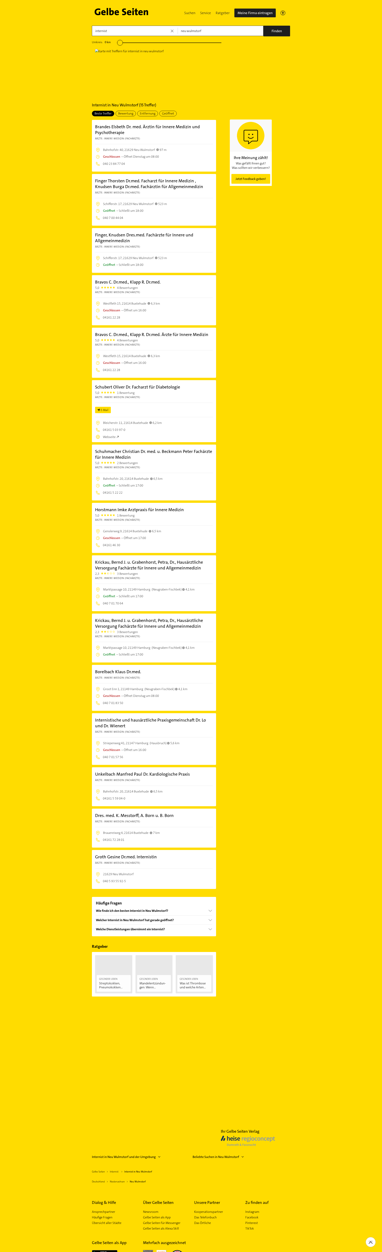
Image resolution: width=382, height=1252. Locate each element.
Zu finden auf (257, 1202)
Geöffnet (168, 113)
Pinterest (251, 1223)
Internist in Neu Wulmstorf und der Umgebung (124, 1157)
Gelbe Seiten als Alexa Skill (161, 1229)
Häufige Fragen (102, 1217)
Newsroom (150, 1212)
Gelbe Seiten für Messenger (161, 1223)
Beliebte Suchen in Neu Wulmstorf (216, 1157)
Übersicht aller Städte (106, 1223)
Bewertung (125, 113)
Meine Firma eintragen (255, 13)
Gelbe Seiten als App (157, 1217)
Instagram (252, 1212)
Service (205, 13)
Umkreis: (101, 42)
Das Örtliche (202, 1223)
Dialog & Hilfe (104, 1202)
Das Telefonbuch (205, 1217)
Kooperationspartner (208, 1212)
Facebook (251, 1217)
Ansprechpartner (103, 1212)
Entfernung (147, 113)
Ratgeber (223, 13)
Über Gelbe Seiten (158, 1202)
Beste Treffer (103, 113)
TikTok (249, 1229)
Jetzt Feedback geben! (251, 179)
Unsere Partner (207, 1202)
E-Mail (104, 410)
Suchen (189, 13)
